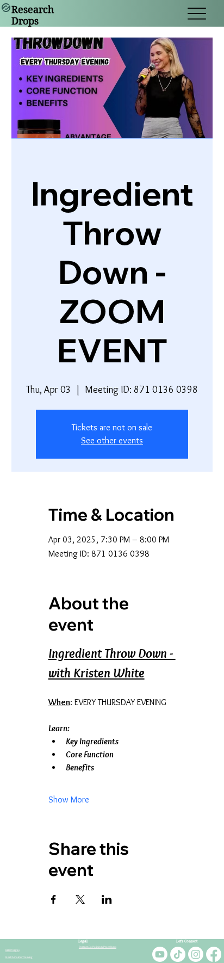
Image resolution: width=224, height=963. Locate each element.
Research (32, 9)
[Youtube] (159, 954)
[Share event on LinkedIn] (107, 899)
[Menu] (196, 13)
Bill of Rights (12, 950)
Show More (68, 799)
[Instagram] (195, 954)
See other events (112, 440)
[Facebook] (213, 954)
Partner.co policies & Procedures (97, 947)
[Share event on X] (80, 899)
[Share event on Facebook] (53, 899)
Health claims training (18, 957)
